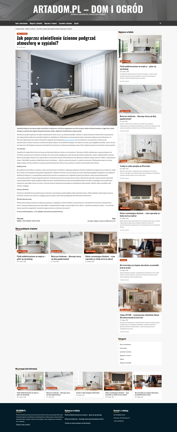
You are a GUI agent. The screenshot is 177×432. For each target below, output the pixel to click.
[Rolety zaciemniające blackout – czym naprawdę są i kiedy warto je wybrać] (100, 243)
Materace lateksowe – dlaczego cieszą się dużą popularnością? (66, 257)
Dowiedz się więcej (124, 81)
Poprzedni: (28, 219)
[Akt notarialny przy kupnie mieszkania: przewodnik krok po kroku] (140, 248)
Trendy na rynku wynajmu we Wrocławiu (135, 166)
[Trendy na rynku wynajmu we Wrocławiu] (140, 149)
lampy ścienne (69, 140)
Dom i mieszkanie (21, 23)
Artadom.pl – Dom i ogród (88, 9)
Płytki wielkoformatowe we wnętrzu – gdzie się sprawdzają (31, 257)
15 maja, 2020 (21, 47)
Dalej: (101, 219)
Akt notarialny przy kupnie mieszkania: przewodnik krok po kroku (139, 266)
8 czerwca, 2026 (22, 261)
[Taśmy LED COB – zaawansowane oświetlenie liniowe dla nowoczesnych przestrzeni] (140, 298)
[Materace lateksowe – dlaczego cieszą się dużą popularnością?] (66, 243)
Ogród (76, 23)
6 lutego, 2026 (124, 270)
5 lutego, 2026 (124, 320)
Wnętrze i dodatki (36, 23)
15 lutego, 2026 (124, 168)
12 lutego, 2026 (90, 261)
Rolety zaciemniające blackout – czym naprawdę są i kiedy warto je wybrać (100, 257)
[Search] (160, 23)
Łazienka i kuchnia (65, 23)
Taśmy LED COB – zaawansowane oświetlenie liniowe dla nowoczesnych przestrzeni (139, 316)
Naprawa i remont (50, 23)
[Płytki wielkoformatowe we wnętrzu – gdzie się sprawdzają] (31, 243)
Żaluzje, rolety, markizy (23, 424)
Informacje (123, 161)
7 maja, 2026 (56, 261)
